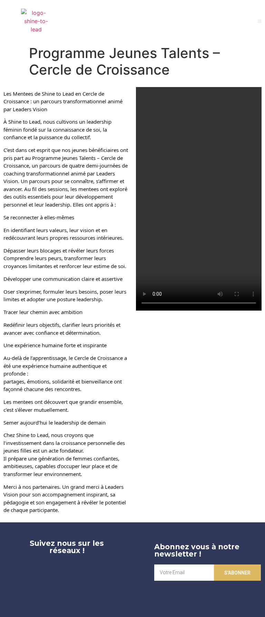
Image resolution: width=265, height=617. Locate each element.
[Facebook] (53, 569)
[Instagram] (80, 569)
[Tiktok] (67, 589)
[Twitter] (27, 569)
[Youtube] (106, 569)
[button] (260, 21)
